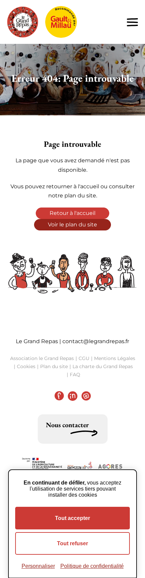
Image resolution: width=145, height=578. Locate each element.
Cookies (26, 366)
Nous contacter (67, 424)
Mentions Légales (114, 358)
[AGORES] (110, 466)
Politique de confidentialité (92, 566)
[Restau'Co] (80, 466)
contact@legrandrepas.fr (95, 341)
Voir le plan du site (72, 224)
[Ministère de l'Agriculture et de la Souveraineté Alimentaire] (42, 467)
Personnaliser (38, 566)
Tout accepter (72, 518)
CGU (84, 358)
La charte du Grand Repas (102, 366)
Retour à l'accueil (72, 213)
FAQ (75, 374)
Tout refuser (72, 543)
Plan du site (54, 366)
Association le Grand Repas (42, 358)
